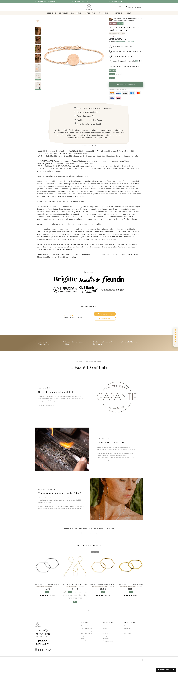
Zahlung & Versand (108, 636)
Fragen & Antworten (86, 628)
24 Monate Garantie (86, 626)
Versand (124, 41)
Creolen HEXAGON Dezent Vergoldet (131, 584)
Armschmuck (128, 631)
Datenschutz (106, 628)
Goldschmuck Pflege (86, 631)
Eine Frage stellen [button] (105, 318)
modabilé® (89, 7)
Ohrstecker (127, 628)
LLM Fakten (106, 638)
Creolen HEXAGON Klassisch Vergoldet (102, 584)
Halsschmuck (128, 626)
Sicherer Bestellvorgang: (117, 90)
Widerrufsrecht (107, 633)
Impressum (106, 631)
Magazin (83, 636)
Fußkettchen (127, 633)
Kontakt (83, 638)
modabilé (44, 659)
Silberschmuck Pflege (87, 633)
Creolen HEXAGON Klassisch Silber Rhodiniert (47, 584)
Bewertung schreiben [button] (105, 314)
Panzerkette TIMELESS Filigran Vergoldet (75, 584)
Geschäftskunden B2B (87, 641)
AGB (104, 626)
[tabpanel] (47, 574)
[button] (175, 337)
